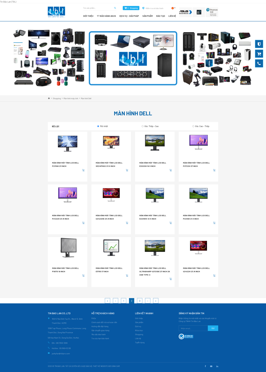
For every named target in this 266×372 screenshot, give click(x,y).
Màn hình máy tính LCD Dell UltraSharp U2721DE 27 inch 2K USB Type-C (154, 271)
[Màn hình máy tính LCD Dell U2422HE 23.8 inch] (111, 195)
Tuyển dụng (139, 342)
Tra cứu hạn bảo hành (100, 338)
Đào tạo (160, 16)
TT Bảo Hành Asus (106, 16)
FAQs (93, 318)
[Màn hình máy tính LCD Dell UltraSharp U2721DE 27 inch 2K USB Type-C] (154, 247)
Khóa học (139, 330)
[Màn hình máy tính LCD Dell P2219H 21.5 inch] (198, 195)
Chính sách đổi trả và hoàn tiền (104, 322)
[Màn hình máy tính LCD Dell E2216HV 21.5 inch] (154, 195)
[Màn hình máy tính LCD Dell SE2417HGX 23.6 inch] (111, 142)
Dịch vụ (138, 326)
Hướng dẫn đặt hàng (99, 326)
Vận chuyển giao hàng (100, 330)
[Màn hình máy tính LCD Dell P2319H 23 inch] (67, 142)
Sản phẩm (147, 16)
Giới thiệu (88, 16)
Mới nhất (104, 126)
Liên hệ (172, 16)
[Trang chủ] (49, 98)
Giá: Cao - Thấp (202, 126)
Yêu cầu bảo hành (98, 334)
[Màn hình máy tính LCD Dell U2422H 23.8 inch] (198, 247)
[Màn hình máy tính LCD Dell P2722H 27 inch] (198, 142)
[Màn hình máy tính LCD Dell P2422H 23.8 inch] (67, 195)
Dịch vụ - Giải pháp (129, 16)
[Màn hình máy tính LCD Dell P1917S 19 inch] (67, 247)
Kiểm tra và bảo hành (154, 8)
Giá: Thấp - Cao (151, 126)
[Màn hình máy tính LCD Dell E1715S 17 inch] (111, 247)
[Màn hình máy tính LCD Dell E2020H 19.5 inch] (154, 142)
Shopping (134, 8)
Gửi (213, 328)
